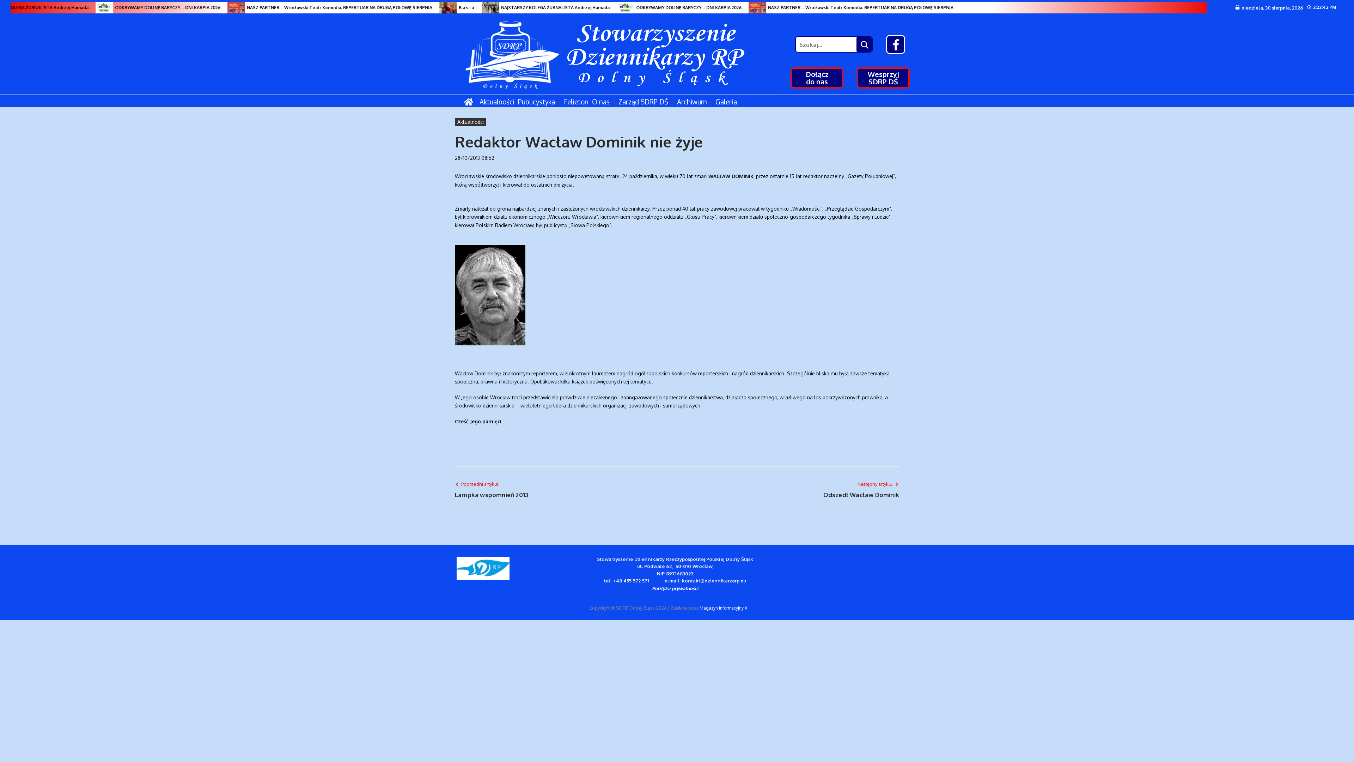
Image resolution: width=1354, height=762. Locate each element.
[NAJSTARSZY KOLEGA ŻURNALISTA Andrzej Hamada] (475, 7)
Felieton (576, 101)
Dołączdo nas (817, 77)
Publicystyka (536, 101)
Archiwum (692, 101)
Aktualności (497, 101)
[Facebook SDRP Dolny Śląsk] (895, 44)
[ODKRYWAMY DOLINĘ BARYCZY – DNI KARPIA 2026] (89, 7)
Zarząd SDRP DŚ (643, 101)
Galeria (726, 101)
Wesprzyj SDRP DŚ (883, 77)
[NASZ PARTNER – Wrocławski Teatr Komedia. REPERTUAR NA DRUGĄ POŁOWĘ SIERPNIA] (221, 7)
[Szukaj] (864, 44)
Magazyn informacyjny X (723, 608)
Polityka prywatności (675, 588)
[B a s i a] (433, 7)
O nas (601, 101)
